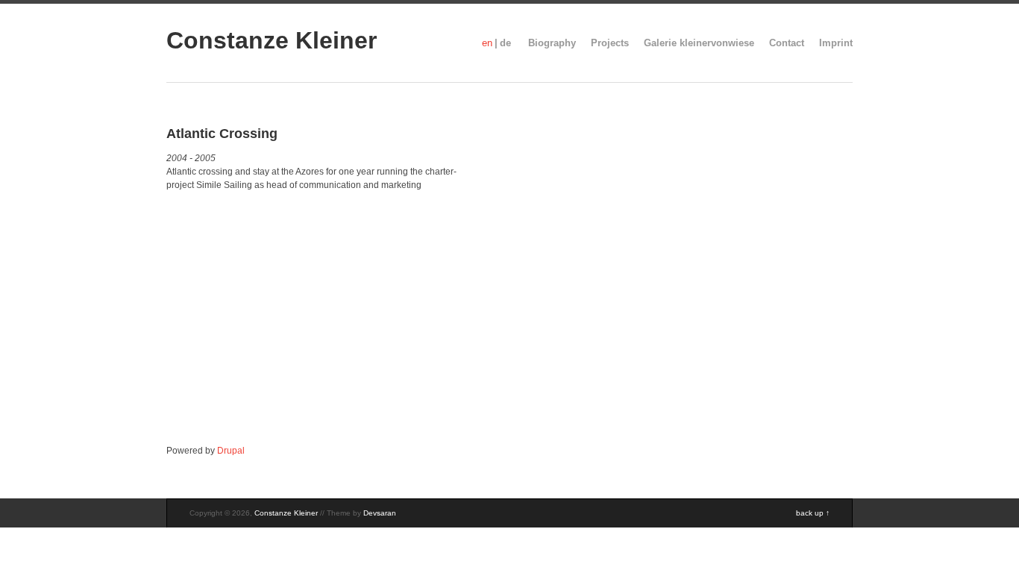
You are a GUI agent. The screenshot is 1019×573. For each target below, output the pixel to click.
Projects (610, 42)
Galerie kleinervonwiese (699, 42)
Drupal (231, 450)
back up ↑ (813, 513)
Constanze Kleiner (271, 40)
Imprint (836, 42)
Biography (552, 42)
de (505, 42)
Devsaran (379, 513)
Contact (786, 42)
